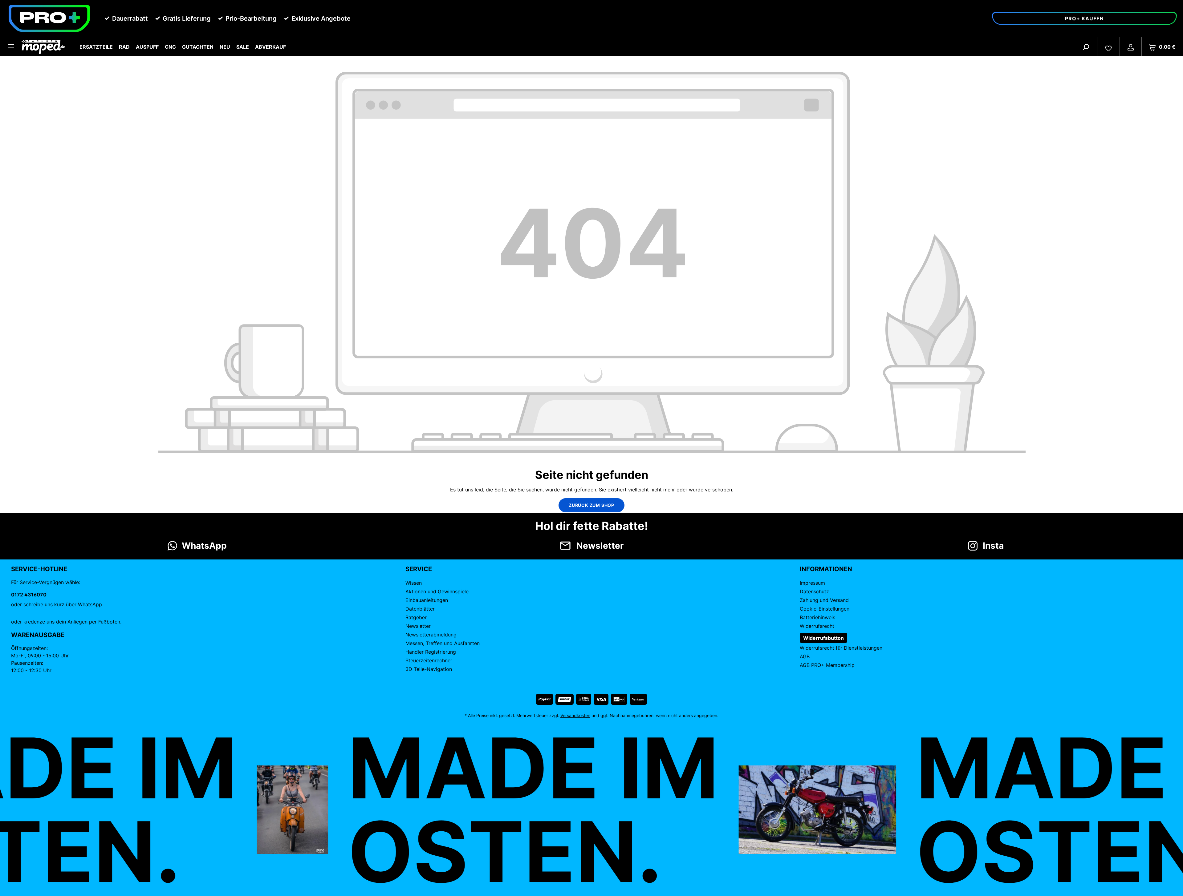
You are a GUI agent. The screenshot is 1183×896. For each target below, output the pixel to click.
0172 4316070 (29, 594)
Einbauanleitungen (426, 600)
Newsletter (418, 626)
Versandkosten (575, 715)
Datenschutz (814, 591)
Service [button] (418, 569)
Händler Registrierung (430, 652)
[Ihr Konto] (1130, 47)
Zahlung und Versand (824, 600)
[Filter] (11, 47)
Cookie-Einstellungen (824, 609)
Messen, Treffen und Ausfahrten (442, 643)
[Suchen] (1085, 47)
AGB (805, 656)
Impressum (812, 583)
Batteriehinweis (817, 617)
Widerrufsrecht (817, 626)
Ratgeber (416, 617)
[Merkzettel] (1108, 47)
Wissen (413, 583)
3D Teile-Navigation (428, 669)
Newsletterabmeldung (431, 635)
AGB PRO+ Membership (827, 665)
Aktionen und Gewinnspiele (437, 591)
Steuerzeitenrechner (428, 660)
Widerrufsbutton (823, 638)
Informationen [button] (826, 569)
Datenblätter (420, 609)
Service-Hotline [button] (39, 569)
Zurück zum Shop (591, 505)
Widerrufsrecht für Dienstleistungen (841, 648)
